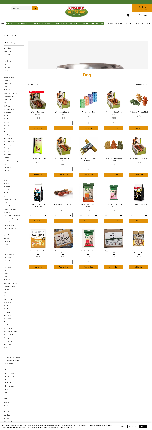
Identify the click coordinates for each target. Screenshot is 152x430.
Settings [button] (123, 426)
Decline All (132, 426)
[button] (144, 15)
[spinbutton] (38, 123)
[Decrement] (30, 123)
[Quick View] (63, 100)
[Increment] (45, 123)
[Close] (149, 426)
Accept (143, 426)
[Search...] (35, 8)
